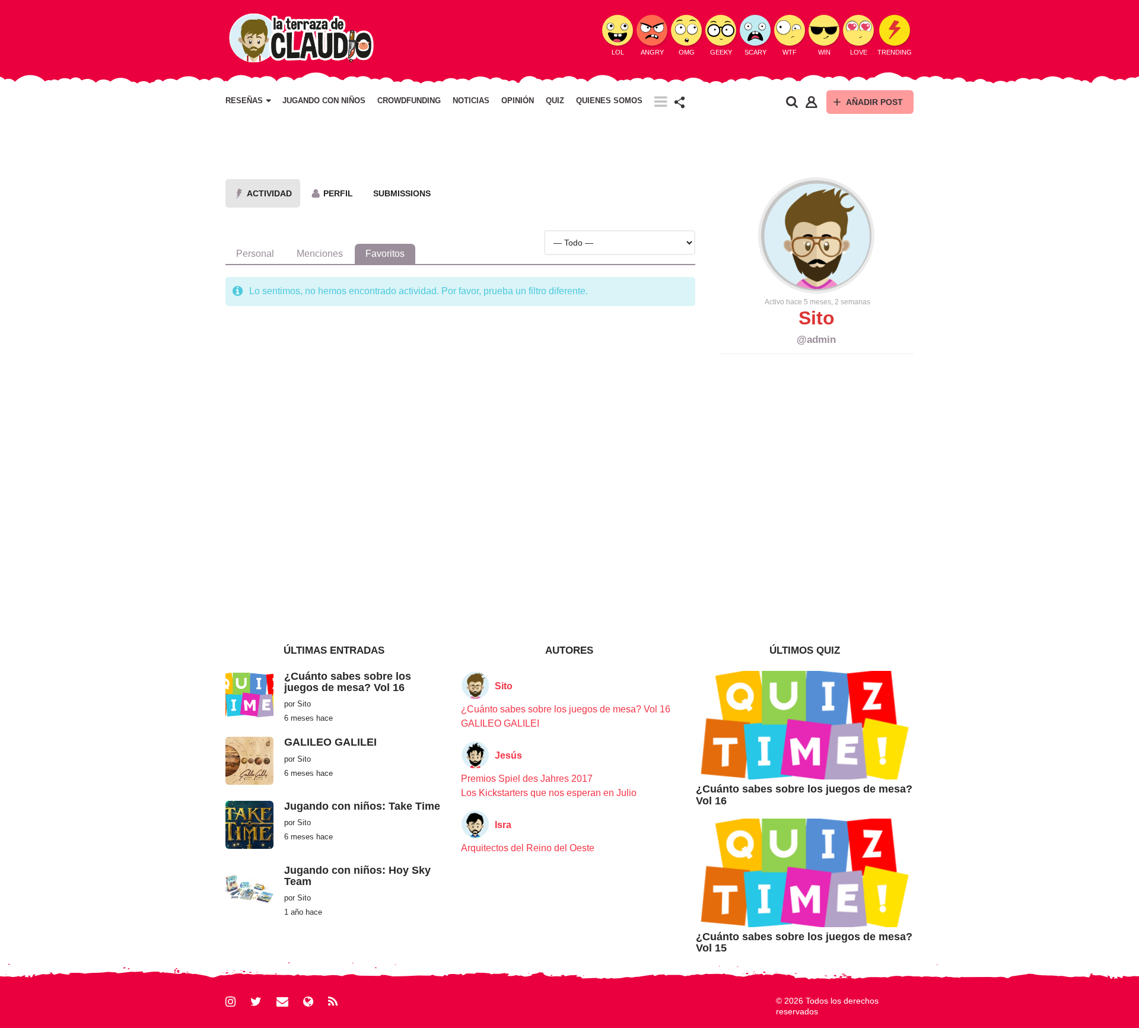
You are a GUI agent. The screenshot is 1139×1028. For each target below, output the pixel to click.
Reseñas (244, 101)
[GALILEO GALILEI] (249, 760)
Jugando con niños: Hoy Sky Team (357, 875)
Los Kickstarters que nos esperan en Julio (549, 793)
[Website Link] (308, 1001)
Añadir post (874, 102)
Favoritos (385, 254)
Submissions (402, 193)
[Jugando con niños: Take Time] (249, 824)
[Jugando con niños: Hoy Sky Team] (249, 888)
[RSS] (333, 1001)
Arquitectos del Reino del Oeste (527, 848)
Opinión (517, 101)
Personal (255, 254)
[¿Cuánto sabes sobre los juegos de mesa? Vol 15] (805, 872)
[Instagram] (230, 1001)
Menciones (320, 254)
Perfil (338, 193)
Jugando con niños (323, 101)
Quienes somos (609, 101)
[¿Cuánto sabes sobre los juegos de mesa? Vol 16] (249, 694)
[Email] (282, 1001)
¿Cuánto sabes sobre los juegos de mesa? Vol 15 (804, 942)
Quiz (555, 101)
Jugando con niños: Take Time (362, 806)
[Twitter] (256, 1001)
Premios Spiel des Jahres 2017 (527, 779)
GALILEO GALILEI (330, 742)
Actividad (269, 193)
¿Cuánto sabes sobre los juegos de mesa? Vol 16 (347, 681)
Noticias (471, 101)
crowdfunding (409, 101)
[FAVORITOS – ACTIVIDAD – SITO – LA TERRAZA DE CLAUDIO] (300, 37)
